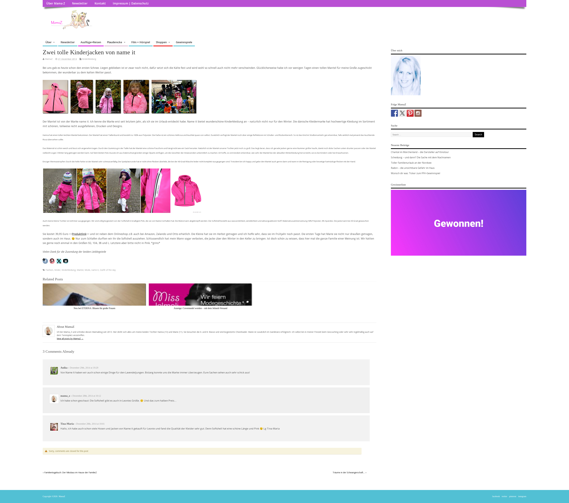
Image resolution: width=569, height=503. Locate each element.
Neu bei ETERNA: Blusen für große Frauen (94, 308)
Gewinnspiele (184, 42)
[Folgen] (394, 113)
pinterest (512, 496)
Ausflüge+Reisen (91, 42)
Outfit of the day (108, 270)
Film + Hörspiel (140, 42)
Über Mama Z (55, 3)
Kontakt (100, 3)
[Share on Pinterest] (52, 261)
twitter (504, 496)
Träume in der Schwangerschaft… (349, 472)
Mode (87, 270)
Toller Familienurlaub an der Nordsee (411, 162)
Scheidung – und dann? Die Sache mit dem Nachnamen (421, 157)
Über (48, 42)
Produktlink (79, 234)
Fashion (49, 270)
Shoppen (161, 42)
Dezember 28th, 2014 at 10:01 (90, 424)
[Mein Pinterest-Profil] (410, 113)
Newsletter (80, 3)
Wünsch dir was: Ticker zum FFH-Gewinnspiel (415, 173)
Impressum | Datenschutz (131, 3)
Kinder (57, 270)
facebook (496, 496)
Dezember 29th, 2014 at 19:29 (84, 367)
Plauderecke (114, 42)
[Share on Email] (66, 261)
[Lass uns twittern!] (402, 113)
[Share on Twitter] (59, 261)
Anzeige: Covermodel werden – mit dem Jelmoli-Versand (200, 308)
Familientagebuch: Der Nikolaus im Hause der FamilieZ (70, 472)
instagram (522, 496)
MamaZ (49, 59)
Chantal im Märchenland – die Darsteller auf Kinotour (420, 152)
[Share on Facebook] (46, 261)
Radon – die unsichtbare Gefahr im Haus (413, 168)
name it (95, 270)
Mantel (80, 270)
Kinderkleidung (89, 59)
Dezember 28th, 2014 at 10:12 (86, 396)
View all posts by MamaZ (70, 338)
